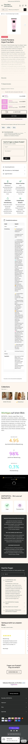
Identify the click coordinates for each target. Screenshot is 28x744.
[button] (2, 5)
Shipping (3, 88)
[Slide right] (25, 25)
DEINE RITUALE (7, 402)
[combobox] (17, 9)
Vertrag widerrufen (14, 693)
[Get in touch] (22, 5)
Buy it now (14, 115)
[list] (14, 454)
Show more (3, 77)
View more (3, 389)
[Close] (25, 132)
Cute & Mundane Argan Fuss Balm (12, 13)
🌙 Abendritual (19, 402)
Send (6, 158)
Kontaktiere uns (13, 672)
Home (3, 13)
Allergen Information (7, 83)
